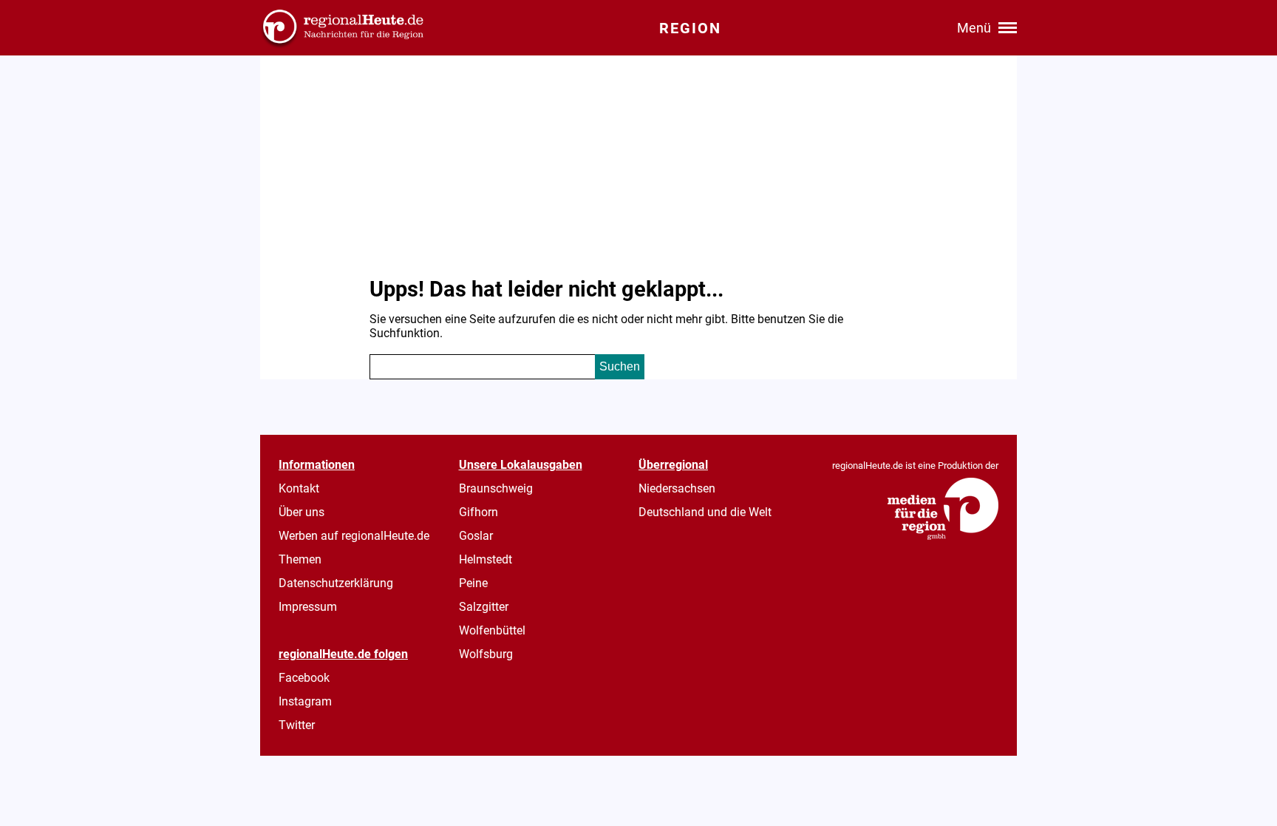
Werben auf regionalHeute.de (354, 536)
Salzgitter (483, 607)
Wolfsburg (486, 654)
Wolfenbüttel (492, 630)
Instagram (305, 701)
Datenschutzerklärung (336, 583)
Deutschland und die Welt (705, 512)
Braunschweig (496, 488)
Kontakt (299, 488)
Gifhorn (478, 512)
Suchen (619, 366)
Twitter (297, 725)
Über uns (301, 512)
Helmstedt (485, 559)
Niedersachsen (676, 488)
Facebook (304, 678)
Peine (473, 583)
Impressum (308, 607)
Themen (300, 559)
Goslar (476, 536)
